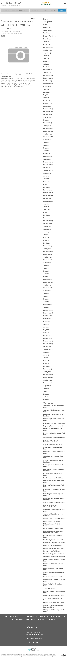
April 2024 (46, 97)
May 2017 (46, 299)
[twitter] (33, 642)
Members (51, 620)
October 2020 (47, 198)
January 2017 (47, 307)
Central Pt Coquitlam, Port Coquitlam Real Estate (51, 441)
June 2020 (46, 209)
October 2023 (47, 114)
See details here (6, 76)
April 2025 (46, 64)
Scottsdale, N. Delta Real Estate (53, 577)
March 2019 (46, 243)
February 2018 (47, 279)
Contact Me (40, 620)
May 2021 (46, 181)
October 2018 (47, 257)
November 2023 (48, 111)
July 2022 (46, 142)
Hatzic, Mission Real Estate (51, 521)
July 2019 (46, 232)
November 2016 (48, 313)
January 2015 (47, 372)
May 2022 (46, 148)
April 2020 (46, 212)
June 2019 (46, 234)
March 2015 (46, 366)
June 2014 (46, 391)
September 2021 (48, 170)
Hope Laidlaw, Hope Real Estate (53, 528)
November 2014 (48, 377)
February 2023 (47, 123)
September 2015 (48, 349)
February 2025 (47, 69)
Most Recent (47, 39)
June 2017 (46, 296)
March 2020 (46, 215)
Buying (43, 617)
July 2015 (46, 355)
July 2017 (46, 293)
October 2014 (47, 380)
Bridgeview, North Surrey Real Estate (54, 423)
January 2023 (47, 125)
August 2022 (47, 139)
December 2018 (48, 251)
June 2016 (46, 327)
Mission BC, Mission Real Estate (52, 545)
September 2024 (48, 83)
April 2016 (46, 332)
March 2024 (46, 100)
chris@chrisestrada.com (33, 634)
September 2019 (48, 226)
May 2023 (46, 120)
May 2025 (46, 61)
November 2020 (48, 195)
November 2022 (48, 131)
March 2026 (46, 44)
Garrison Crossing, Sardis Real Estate (54, 502)
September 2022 (48, 137)
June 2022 (46, 145)
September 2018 (48, 260)
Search (62, 10)
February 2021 (47, 190)
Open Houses (47, 30)
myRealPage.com (33, 650)
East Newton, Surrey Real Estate (53, 478)
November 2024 (48, 78)
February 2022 (47, 156)
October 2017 (47, 285)
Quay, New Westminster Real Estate (54, 556)
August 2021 (47, 173)
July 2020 (46, 207)
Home (5, 617)
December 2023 (48, 109)
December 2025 (48, 47)
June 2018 (46, 268)
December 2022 (48, 128)
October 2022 (47, 134)
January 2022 (47, 159)
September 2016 (48, 318)
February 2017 (47, 304)
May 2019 (46, 237)
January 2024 (47, 106)
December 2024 (48, 75)
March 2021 (46, 187)
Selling (52, 617)
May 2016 (46, 330)
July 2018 (46, 265)
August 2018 (47, 262)
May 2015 (46, 360)
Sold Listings (47, 33)
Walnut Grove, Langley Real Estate (53, 595)
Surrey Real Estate (48, 588)
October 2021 (47, 167)
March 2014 (46, 399)
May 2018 (46, 271)
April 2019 (46, 240)
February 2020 (47, 218)
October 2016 (47, 316)
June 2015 (46, 358)
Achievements (17, 620)
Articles (45, 24)
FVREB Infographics (29, 617)
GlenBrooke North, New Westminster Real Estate (50, 506)
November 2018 (48, 254)
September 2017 (48, 288)
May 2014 (46, 394)
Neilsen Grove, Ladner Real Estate (53, 548)
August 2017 (47, 290)
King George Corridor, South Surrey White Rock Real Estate (53, 531)
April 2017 (46, 302)
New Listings (47, 27)
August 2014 (47, 386)
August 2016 (47, 321)
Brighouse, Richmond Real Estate (53, 426)
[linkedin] (37, 642)
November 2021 (48, 165)
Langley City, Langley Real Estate (53, 540)
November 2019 (48, 221)
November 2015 (48, 344)
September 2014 (48, 383)
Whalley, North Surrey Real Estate (14, 33)
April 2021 (46, 184)
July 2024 (46, 89)
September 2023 (48, 117)
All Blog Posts (47, 22)
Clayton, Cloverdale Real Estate (52, 444)
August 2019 (47, 229)
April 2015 (46, 363)
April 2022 (46, 151)
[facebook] (30, 642)
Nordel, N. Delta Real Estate (51, 551)
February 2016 (47, 338)
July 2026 (46, 42)
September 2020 (48, 201)
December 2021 (48, 162)
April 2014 (46, 397)
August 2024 (47, 86)
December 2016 (48, 310)
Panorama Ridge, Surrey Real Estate (54, 554)
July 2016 (46, 324)
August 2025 (47, 53)
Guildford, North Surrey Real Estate (53, 518)
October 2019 (47, 223)
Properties (14, 617)
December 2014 (48, 374)
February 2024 (47, 103)
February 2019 (47, 246)
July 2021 (46, 176)
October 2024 (47, 81)
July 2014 (46, 388)
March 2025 (46, 67)
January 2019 (47, 248)
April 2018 (46, 274)
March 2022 (46, 153)
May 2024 (46, 95)
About (60, 617)
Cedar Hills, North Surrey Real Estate (54, 437)
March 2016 (46, 335)
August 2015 (47, 352)
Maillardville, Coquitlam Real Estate (54, 542)
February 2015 (47, 369)
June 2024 (46, 92)
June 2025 (46, 58)
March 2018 (46, 276)
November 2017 (48, 282)
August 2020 (47, 204)
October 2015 (47, 346)
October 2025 (47, 50)
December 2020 (48, 193)
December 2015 (48, 341)
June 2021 (46, 179)
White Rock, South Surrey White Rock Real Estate (53, 606)
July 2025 (46, 56)
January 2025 (47, 72)
